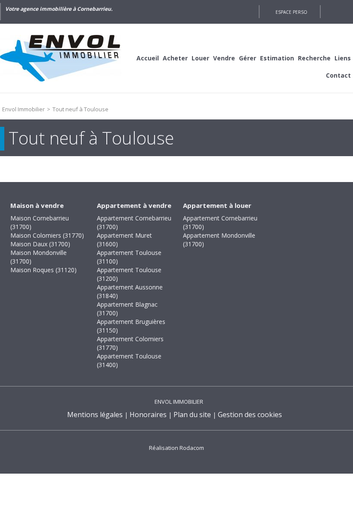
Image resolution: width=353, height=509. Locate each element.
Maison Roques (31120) (43, 270)
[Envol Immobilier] (64, 58)
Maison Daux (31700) (40, 244)
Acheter (175, 58)
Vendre (224, 58)
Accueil (147, 58)
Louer (200, 58)
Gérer (247, 58)
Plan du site (192, 414)
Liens (342, 58)
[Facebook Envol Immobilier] (248, 11)
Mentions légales (95, 414)
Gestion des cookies (250, 414)
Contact (338, 75)
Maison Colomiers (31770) (47, 235)
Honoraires (148, 414)
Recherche (314, 58)
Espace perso (291, 12)
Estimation (277, 58)
